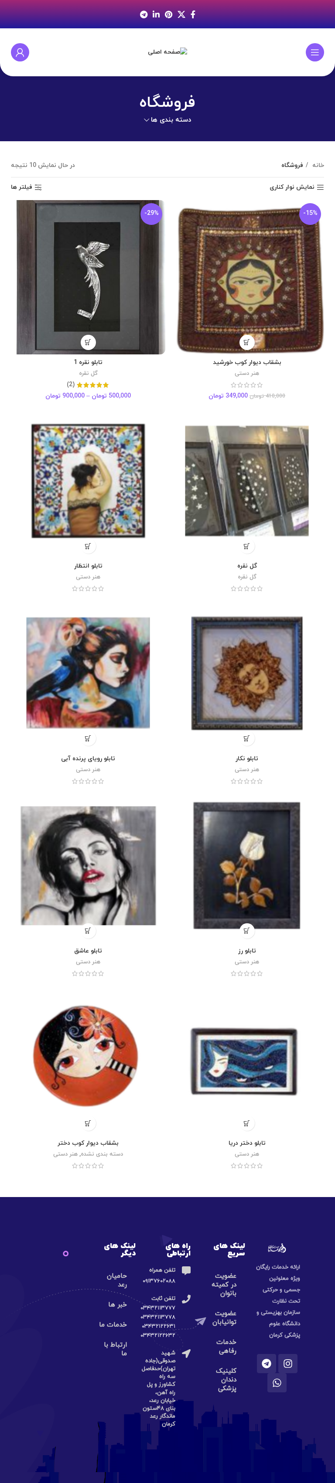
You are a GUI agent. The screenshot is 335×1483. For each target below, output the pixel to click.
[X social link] (181, 14)
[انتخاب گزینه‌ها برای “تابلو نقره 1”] (88, 342)
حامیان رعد (117, 1280)
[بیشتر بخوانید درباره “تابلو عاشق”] (88, 931)
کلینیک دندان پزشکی (226, 1380)
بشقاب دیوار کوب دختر (88, 1143)
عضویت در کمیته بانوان (224, 1285)
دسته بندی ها (171, 120)
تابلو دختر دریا (247, 1143)
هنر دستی (247, 374)
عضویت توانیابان (224, 1318)
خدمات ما (113, 1325)
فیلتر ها (21, 187)
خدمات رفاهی (226, 1347)
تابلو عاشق (88, 951)
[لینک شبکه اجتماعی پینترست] (168, 14)
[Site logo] (167, 52)
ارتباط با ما (115, 1349)
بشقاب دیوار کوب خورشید (247, 362)
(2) (71, 385)
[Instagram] (287, 1363)
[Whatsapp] (277, 1382)
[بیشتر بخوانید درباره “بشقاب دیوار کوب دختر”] (88, 1123)
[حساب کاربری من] (20, 52)
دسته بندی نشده (102, 1154)
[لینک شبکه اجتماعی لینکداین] (156, 14)
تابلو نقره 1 (88, 362)
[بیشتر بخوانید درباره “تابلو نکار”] (247, 738)
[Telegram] (266, 1363)
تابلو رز (247, 951)
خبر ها (117, 1305)
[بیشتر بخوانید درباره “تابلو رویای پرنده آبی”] (88, 738)
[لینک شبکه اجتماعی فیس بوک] (193, 14)
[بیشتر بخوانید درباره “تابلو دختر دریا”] (247, 1123)
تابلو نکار (247, 759)
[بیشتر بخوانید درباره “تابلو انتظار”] (88, 546)
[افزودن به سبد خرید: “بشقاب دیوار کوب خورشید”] (247, 342)
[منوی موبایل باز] (314, 52)
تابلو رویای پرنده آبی (88, 759)
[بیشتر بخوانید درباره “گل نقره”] (247, 546)
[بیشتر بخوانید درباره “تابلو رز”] (247, 931)
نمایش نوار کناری (292, 187)
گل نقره (88, 374)
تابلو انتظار (88, 566)
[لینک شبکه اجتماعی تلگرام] (143, 14)
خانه (317, 165)
